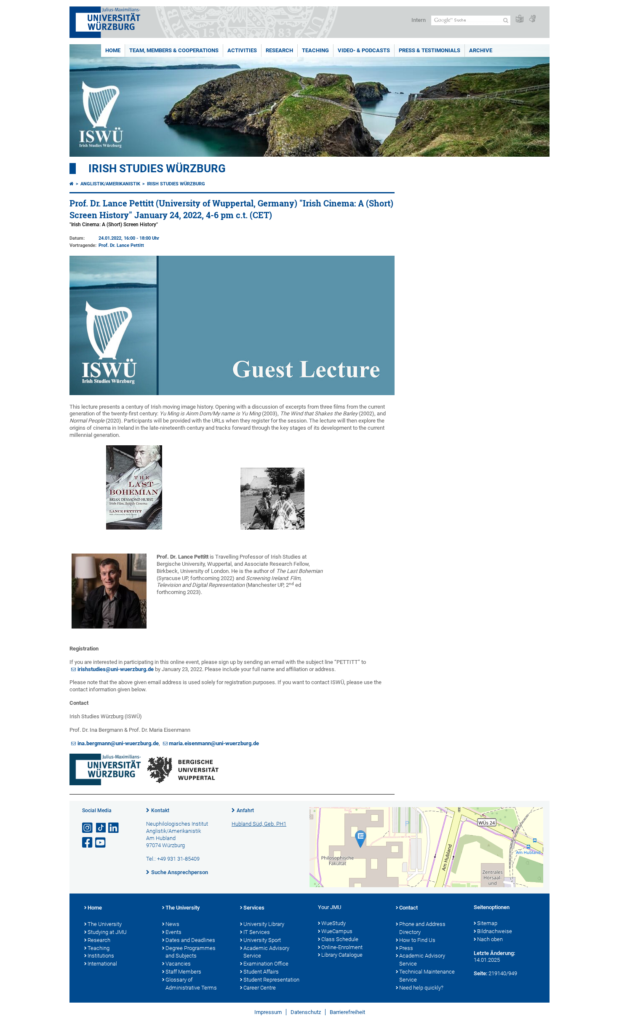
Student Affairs (261, 971)
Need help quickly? (421, 988)
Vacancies (178, 963)
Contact (408, 907)
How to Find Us (417, 940)
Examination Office (265, 963)
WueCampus (336, 931)
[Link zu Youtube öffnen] (101, 842)
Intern (418, 20)
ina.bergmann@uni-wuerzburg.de (118, 743)
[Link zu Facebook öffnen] (88, 842)
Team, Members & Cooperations (174, 50)
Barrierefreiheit (347, 1012)
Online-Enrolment (342, 947)
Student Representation (271, 980)
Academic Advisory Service (266, 952)
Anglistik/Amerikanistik (110, 184)
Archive (480, 50)
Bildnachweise (494, 931)
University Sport (262, 940)
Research (279, 50)
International (102, 963)
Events (173, 932)
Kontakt (160, 810)
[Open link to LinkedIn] (114, 828)
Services (253, 907)
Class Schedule (339, 939)
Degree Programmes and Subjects (190, 952)
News (172, 924)
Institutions (101, 955)
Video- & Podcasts (364, 50)
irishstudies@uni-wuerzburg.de (115, 669)
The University (105, 924)
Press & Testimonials (429, 50)
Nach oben (490, 939)
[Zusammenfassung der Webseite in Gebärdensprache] (532, 19)
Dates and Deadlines (190, 940)
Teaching (315, 50)
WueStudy (333, 923)
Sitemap (487, 923)
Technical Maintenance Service (427, 975)
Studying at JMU (107, 932)
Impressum (268, 1012)
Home (112, 50)
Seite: (480, 973)
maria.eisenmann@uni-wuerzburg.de (214, 743)
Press (406, 948)
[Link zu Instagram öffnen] (88, 828)
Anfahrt (245, 810)
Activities (242, 50)
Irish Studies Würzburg (157, 168)
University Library (263, 924)
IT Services (256, 932)
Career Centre (259, 988)
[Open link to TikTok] (101, 828)
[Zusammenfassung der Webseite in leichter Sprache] (519, 19)
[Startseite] (71, 184)
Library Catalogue (342, 955)
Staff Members (183, 971)
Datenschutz (306, 1012)
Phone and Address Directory (422, 928)
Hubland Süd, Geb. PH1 (259, 824)
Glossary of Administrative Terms (191, 984)
